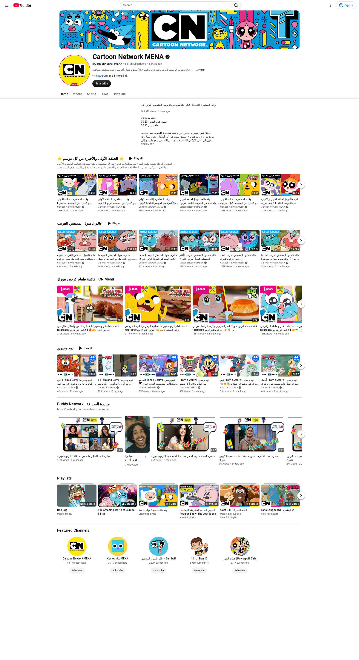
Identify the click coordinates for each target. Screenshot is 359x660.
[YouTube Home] (21, 5)
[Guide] (6, 5)
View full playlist (147, 514)
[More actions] (146, 458)
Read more (147, 144)
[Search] (236, 5)
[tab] (63, 94)
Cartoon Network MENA (69, 207)
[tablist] (179, 94)
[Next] (301, 185)
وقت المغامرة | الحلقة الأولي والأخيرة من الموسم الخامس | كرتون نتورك (178, 104)
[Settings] (331, 5)
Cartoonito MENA (66, 387)
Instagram (101, 75)
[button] (74, 70)
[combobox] (176, 5)
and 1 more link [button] (117, 75)
